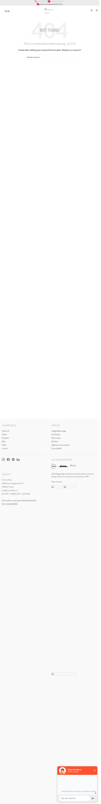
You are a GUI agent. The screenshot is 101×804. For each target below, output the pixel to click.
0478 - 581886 (10, 494)
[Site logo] (50, 11)
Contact (5, 448)
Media (4, 445)
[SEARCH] (71, 57)
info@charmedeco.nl (58, 1)
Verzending (55, 434)
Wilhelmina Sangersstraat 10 (12, 483)
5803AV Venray (8, 487)
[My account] (86, 11)
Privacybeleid (56, 448)
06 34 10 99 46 (42, 1)
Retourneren (56, 438)
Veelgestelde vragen (58, 431)
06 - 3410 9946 (24, 494)
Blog (3, 441)
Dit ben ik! (5, 431)
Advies (4, 434)
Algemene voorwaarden (60, 445)
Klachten (54, 441)
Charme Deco (7, 480)
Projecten (5, 438)
